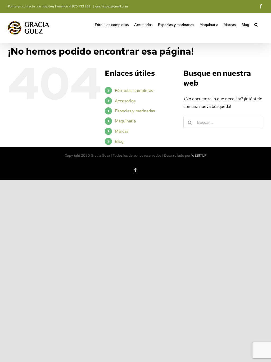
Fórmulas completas (134, 90)
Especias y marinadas (135, 111)
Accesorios (125, 101)
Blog (119, 141)
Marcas (121, 131)
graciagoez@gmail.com (111, 6)
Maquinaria (125, 121)
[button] (256, 24)
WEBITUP (199, 155)
